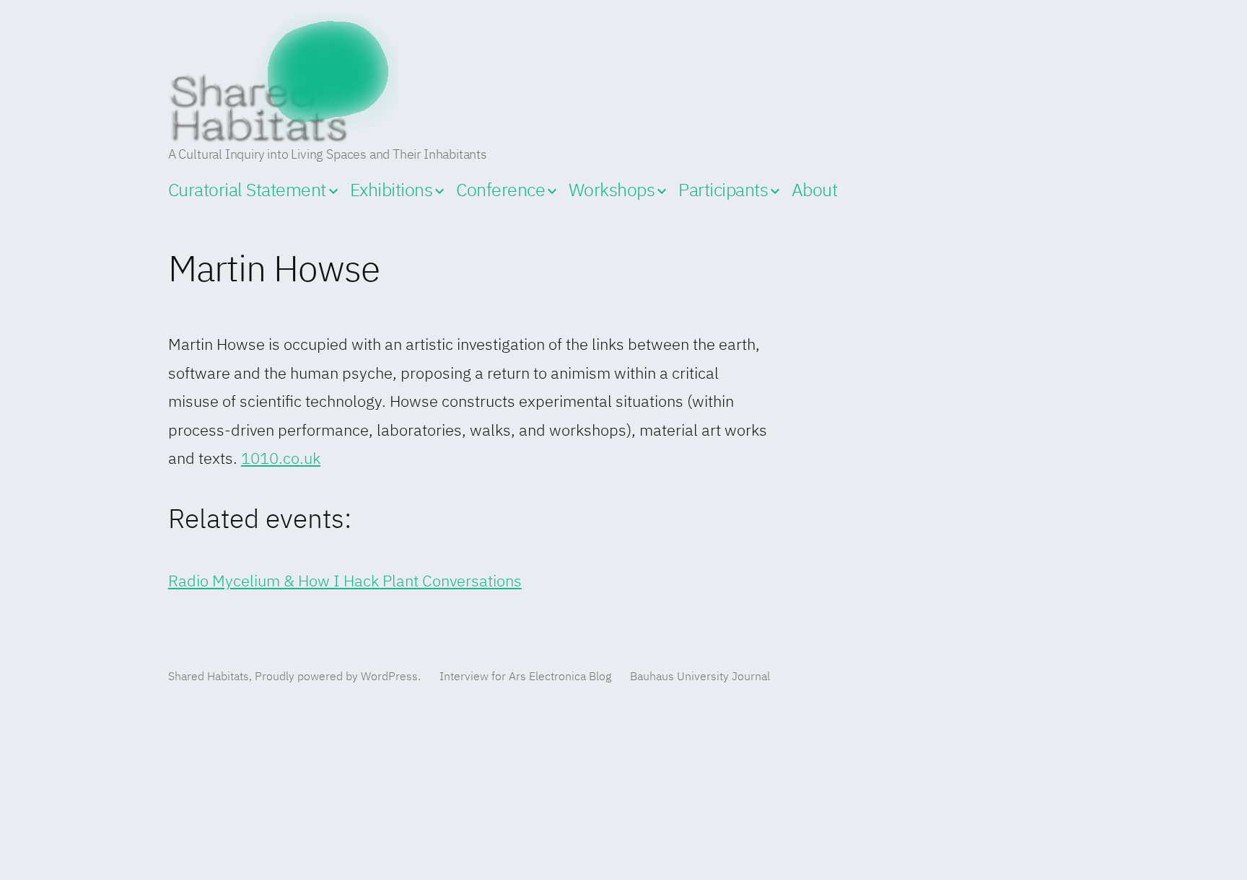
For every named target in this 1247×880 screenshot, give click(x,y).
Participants (723, 191)
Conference (500, 191)
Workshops (612, 191)
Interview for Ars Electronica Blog (525, 677)
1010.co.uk (280, 459)
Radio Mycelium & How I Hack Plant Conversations (345, 582)
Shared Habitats (208, 677)
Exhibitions (391, 191)
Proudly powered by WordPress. (339, 677)
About (815, 191)
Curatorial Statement (247, 191)
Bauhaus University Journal (700, 677)
